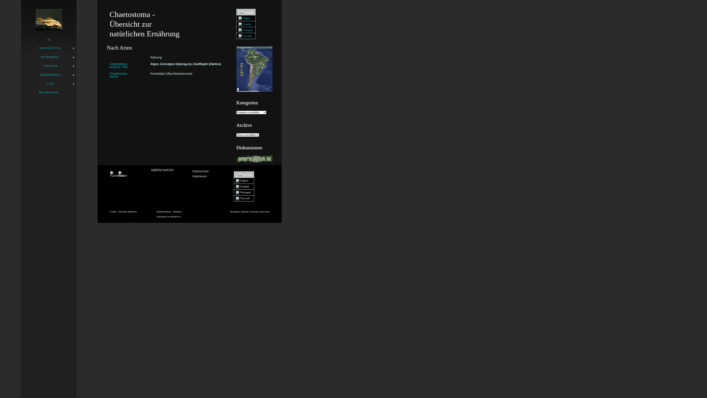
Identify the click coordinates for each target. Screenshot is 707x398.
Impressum (199, 176)
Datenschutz (200, 171)
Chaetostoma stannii (118, 75)
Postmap (254, 212)
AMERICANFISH (162, 170)
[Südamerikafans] (49, 20)
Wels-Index (265, 212)
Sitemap (244, 212)
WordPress (176, 217)
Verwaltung (235, 212)
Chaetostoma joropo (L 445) (119, 65)
